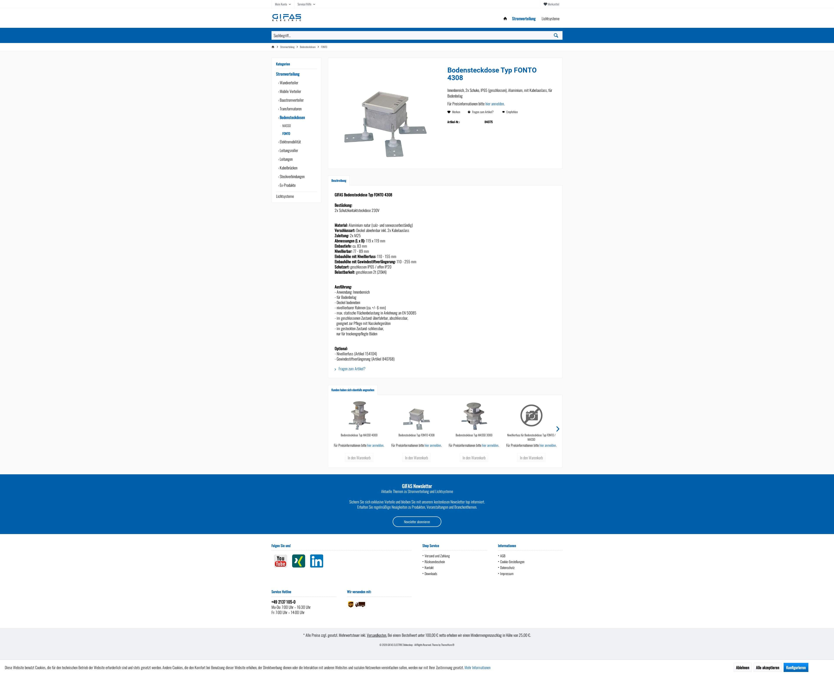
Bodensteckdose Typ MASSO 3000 (474, 435)
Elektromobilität (290, 141)
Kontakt (429, 567)
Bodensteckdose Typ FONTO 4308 (417, 435)
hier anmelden (494, 103)
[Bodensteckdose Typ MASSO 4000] (359, 415)
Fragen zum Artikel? (483, 111)
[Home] (505, 18)
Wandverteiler (288, 82)
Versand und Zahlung (437, 555)
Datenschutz (507, 567)
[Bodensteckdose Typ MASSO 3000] (474, 415)
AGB (502, 555)
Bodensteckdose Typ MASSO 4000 (359, 435)
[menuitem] (551, 4)
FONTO (286, 133)
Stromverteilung (288, 74)
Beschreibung (338, 180)
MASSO (286, 125)
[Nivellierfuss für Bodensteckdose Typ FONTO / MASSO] (531, 415)
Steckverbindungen (291, 176)
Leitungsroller (288, 150)
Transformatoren (290, 108)
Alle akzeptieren (767, 667)
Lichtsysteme (285, 196)
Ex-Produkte (287, 185)
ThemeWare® (448, 645)
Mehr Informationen (477, 667)
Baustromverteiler (291, 100)
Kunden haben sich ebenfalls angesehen (352, 389)
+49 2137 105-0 (283, 602)
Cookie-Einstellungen (512, 561)
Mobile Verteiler (290, 91)
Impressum (506, 573)
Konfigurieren (796, 667)
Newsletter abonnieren (417, 521)
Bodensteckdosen (292, 117)
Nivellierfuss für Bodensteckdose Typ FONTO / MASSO (531, 437)
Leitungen (286, 159)
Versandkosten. (377, 635)
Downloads (431, 573)
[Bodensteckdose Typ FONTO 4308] (416, 415)
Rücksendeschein (435, 561)
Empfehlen (512, 111)
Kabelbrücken (288, 167)
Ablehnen (742, 667)
